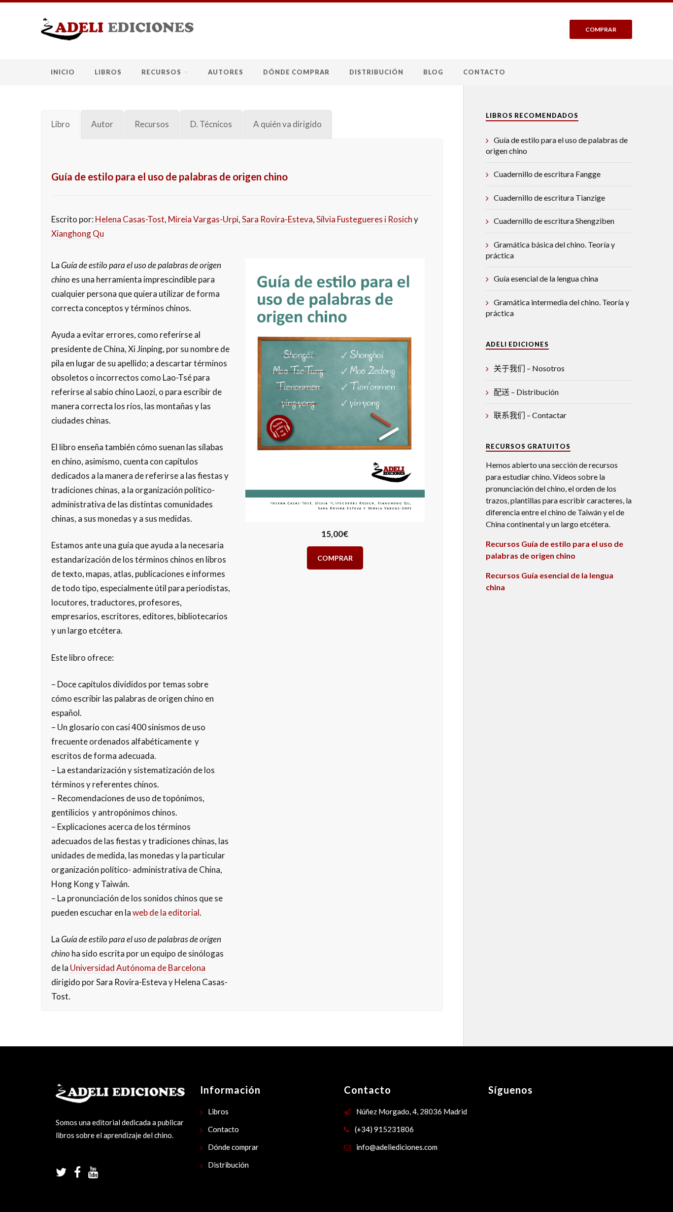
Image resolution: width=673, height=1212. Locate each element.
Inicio (63, 72)
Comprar (600, 29)
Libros (108, 72)
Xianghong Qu (77, 233)
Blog (433, 72)
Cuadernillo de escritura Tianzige (549, 197)
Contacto (484, 72)
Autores (225, 72)
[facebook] (81, 1173)
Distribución (376, 72)
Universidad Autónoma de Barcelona (137, 967)
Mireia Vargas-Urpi (203, 219)
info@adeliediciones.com (396, 1146)
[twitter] (65, 1173)
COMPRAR (335, 558)
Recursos (161, 72)
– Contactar (530, 415)
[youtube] (93, 1173)
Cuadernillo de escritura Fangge (547, 173)
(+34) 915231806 (384, 1129)
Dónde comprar (296, 72)
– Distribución (526, 391)
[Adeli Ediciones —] (117, 28)
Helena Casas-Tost (130, 219)
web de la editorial (166, 912)
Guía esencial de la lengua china (546, 278)
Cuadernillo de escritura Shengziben (554, 220)
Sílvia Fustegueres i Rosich (364, 219)
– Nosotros (529, 368)
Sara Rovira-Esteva (277, 219)
